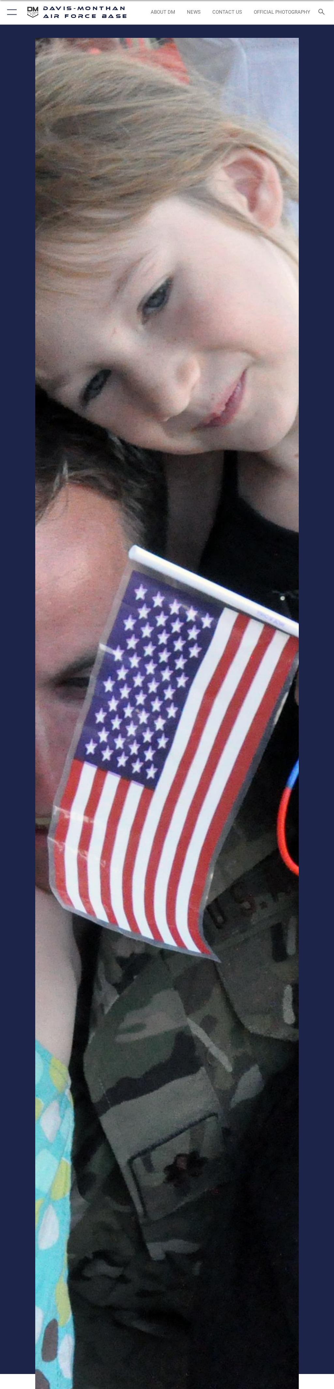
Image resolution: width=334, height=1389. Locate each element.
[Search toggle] (322, 12)
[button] (10, 12)
